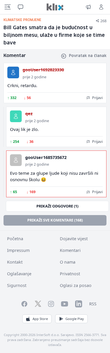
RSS (93, 304)
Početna (15, 238)
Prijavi (97, 97)
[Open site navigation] (7, 7)
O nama (67, 262)
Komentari (70, 250)
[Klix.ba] (55, 7)
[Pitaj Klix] (20, 7)
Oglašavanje (19, 273)
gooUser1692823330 (43, 69)
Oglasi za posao (76, 285)
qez (29, 113)
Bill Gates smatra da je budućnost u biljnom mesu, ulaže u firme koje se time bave (54, 35)
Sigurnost (16, 285)
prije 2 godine (34, 76)
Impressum (18, 250)
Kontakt (15, 262)
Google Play (74, 318)
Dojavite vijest (74, 238)
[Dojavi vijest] (88, 7)
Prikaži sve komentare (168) (55, 220)
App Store (40, 318)
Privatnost (70, 273)
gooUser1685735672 (46, 157)
